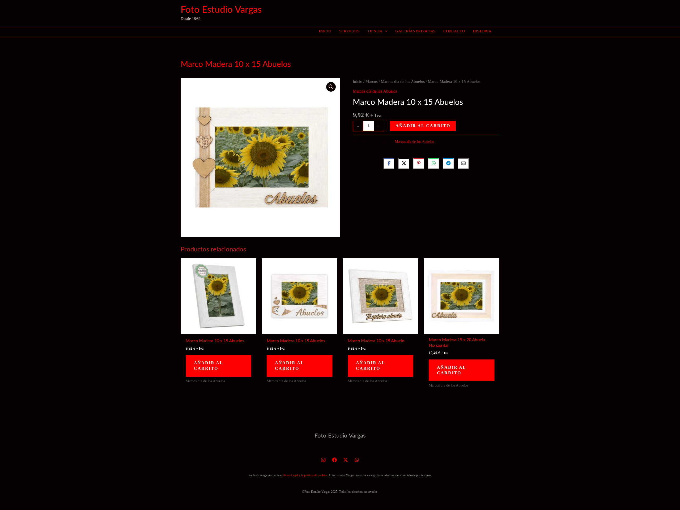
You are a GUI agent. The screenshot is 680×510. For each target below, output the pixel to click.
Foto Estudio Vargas (221, 10)
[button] (384, 31)
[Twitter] (345, 459)
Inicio (357, 81)
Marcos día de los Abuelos (403, 81)
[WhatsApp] (356, 459)
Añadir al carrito (423, 125)
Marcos (372, 81)
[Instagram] (323, 459)
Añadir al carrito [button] (208, 366)
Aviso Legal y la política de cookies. (305, 475)
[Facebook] (334, 459)
